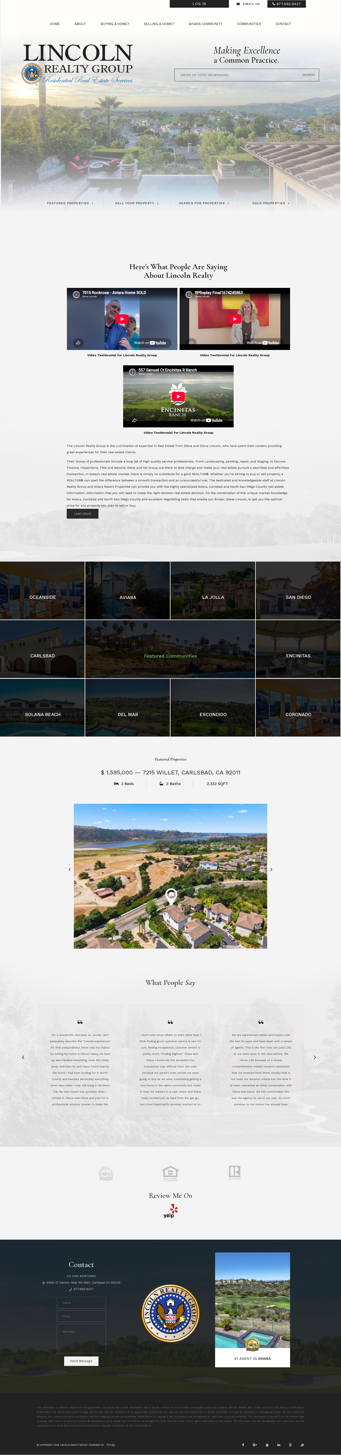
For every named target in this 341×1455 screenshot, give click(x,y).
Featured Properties (68, 203)
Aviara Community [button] (205, 24)
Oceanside (42, 597)
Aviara (128, 597)
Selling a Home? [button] (159, 24)
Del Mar (128, 714)
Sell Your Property (134, 203)
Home (55, 24)
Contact (283, 24)
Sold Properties (268, 203)
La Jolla (213, 597)
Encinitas (298, 656)
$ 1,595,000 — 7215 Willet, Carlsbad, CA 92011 (170, 772)
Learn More (82, 513)
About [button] (80, 24)
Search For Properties (202, 203)
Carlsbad (42, 656)
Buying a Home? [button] (115, 24)
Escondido (213, 714)
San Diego (298, 597)
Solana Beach (43, 714)
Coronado (298, 714)
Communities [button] (249, 24)
